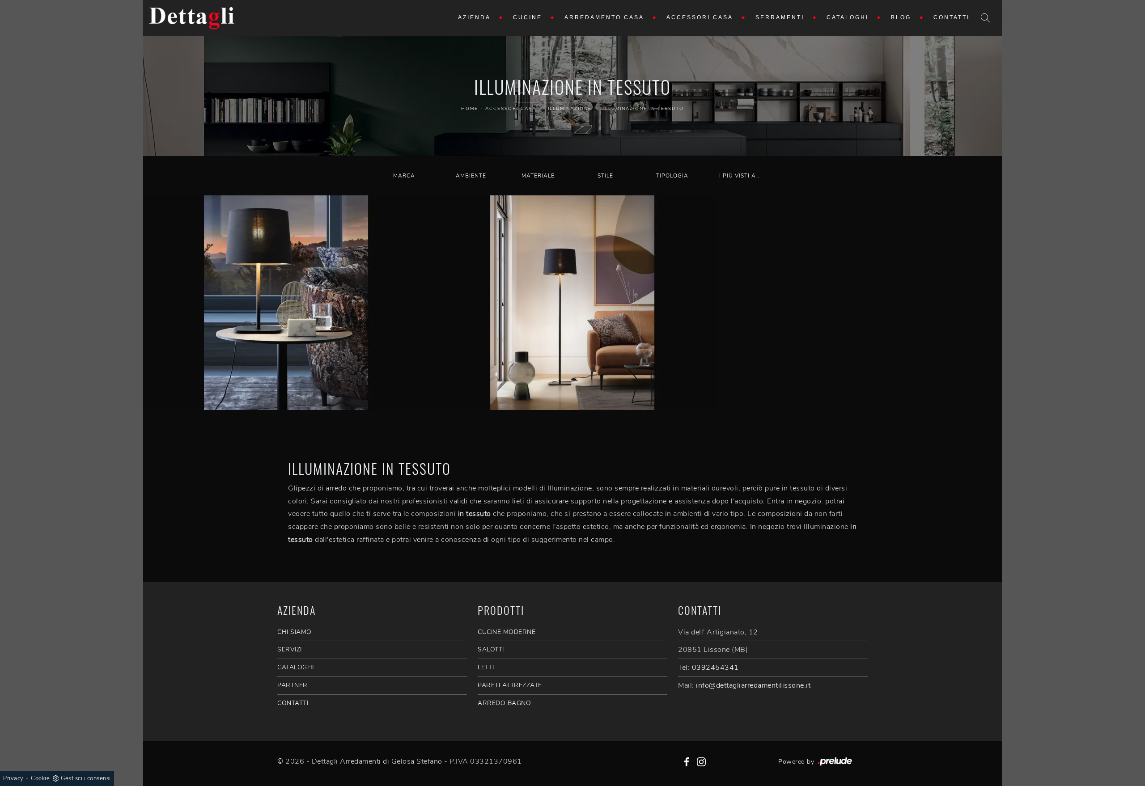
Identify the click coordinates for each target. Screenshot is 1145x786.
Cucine (527, 18)
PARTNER (292, 685)
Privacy (13, 778)
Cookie (40, 778)
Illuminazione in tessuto (643, 109)
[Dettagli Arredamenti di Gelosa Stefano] (191, 18)
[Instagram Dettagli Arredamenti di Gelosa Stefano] (701, 761)
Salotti (491, 649)
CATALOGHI (295, 667)
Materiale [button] (538, 175)
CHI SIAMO (294, 632)
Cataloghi (848, 18)
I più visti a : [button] (739, 175)
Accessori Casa (699, 18)
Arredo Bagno (504, 703)
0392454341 (715, 667)
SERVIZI (289, 649)
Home (469, 109)
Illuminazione (570, 109)
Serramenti (779, 18)
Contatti (951, 18)
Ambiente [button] (471, 175)
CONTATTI (292, 703)
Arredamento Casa (604, 18)
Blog (901, 18)
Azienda (474, 18)
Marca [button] (404, 175)
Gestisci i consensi (86, 778)
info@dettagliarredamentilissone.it (753, 685)
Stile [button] (605, 175)
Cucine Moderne (506, 632)
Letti (486, 667)
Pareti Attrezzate (510, 685)
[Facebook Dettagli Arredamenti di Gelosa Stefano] (686, 761)
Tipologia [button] (672, 175)
